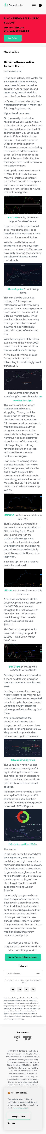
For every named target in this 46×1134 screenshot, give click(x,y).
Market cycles (15, 289)
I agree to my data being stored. (24, 981)
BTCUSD (13, 217)
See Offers (12, 38)
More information (20, 1107)
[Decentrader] (13, 5)
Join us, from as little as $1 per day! (23, 957)
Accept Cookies (19, 1116)
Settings (11, 1123)
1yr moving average (27, 398)
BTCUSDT (14, 666)
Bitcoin (8, 590)
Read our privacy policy (31, 981)
